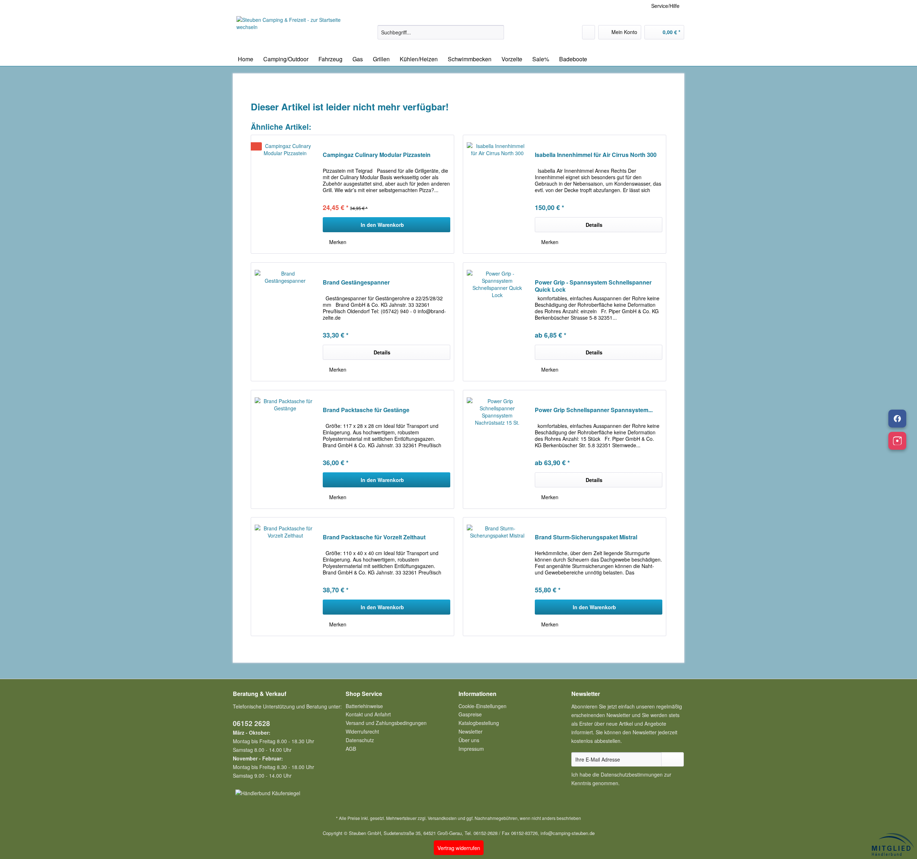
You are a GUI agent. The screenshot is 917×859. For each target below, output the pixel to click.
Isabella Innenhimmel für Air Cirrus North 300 (596, 155)
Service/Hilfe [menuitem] (665, 5)
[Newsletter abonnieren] (672, 759)
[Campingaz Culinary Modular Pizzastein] (285, 194)
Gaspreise (470, 714)
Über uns (468, 740)
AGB (351, 748)
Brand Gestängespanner (356, 282)
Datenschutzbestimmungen (632, 774)
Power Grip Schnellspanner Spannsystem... (594, 410)
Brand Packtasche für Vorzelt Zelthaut (374, 537)
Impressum (471, 748)
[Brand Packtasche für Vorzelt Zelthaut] (285, 577)
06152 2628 (251, 723)
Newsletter (470, 731)
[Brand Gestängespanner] (285, 322)
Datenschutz (360, 740)
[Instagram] (897, 441)
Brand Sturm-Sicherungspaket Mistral (586, 537)
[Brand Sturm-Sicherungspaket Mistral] (497, 577)
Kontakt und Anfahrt (368, 714)
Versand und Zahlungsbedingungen (386, 722)
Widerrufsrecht (362, 731)
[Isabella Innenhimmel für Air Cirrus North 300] (497, 194)
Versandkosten (442, 818)
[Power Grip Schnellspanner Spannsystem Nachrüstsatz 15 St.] (497, 449)
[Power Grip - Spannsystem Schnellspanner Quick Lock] (497, 322)
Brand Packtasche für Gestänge (366, 410)
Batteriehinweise (364, 706)
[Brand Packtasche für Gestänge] (285, 449)
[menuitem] (441, 36)
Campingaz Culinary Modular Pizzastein (377, 155)
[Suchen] (497, 32)
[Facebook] (897, 419)
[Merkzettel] (588, 32)
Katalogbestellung (478, 722)
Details (594, 224)
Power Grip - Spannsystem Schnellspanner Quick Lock (593, 286)
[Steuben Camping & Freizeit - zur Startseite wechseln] (290, 32)
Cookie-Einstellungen (482, 706)
